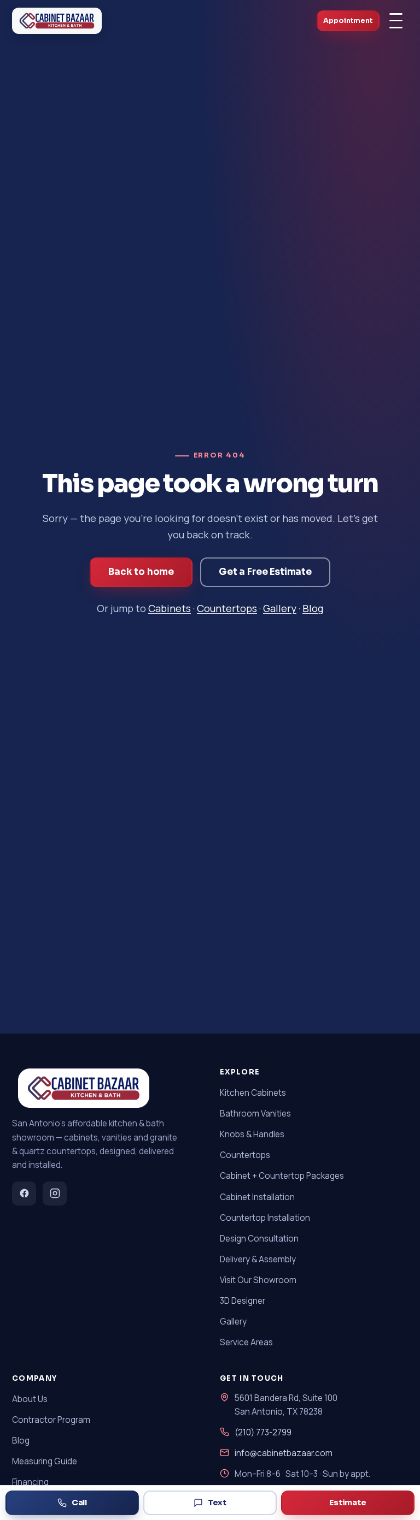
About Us (30, 1399)
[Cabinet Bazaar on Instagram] (55, 1193)
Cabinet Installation (257, 1197)
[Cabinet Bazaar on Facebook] (24, 1193)
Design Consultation (259, 1238)
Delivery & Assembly (258, 1259)
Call (79, 1502)
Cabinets (169, 608)
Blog (312, 608)
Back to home (141, 572)
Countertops (227, 608)
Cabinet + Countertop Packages (282, 1175)
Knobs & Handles (252, 1134)
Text (217, 1502)
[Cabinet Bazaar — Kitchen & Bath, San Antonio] (57, 21)
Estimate (347, 1502)
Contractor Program (51, 1420)
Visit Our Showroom (258, 1280)
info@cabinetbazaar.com (283, 1453)
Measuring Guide (44, 1461)
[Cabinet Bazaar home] (80, 1088)
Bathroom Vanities (255, 1113)
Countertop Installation (265, 1218)
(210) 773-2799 (263, 1432)
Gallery (279, 608)
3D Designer (242, 1301)
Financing (30, 1482)
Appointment (348, 20)
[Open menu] (396, 20)
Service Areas (246, 1342)
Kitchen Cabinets (253, 1093)
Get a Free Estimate (265, 572)
